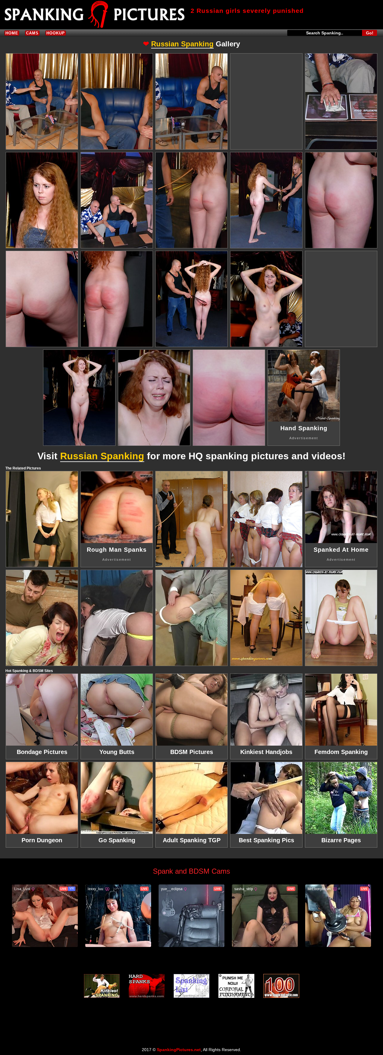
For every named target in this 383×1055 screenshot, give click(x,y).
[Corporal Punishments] (236, 986)
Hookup (55, 33)
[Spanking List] (191, 986)
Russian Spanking (182, 44)
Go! (369, 33)
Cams (32, 33)
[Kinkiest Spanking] (102, 986)
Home (11, 33)
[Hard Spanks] (147, 986)
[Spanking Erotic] (281, 986)
